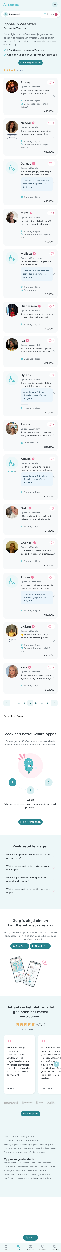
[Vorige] (6, 703)
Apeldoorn (22, 1174)
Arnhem (43, 1170)
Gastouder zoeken (13, 1140)
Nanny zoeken (28, 1136)
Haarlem (32, 1170)
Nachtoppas (10, 1148)
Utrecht (47, 1162)
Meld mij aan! (30, 1113)
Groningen (9, 1166)
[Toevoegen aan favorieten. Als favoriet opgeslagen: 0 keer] (52, 253)
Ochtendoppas (32, 1140)
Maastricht (22, 1178)
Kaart (32, 1237)
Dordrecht (44, 1178)
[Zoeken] (5, 14)
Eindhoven (22, 1166)
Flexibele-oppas (26, 1148)
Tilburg (33, 1166)
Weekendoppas (37, 1152)
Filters (51, 14)
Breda (52, 1166)
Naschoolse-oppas (45, 1148)
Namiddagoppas (28, 1144)
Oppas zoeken (11, 1136)
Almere (43, 1166)
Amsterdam (10, 1162)
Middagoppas (11, 1144)
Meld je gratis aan (30, 62)
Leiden (33, 1178)
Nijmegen (9, 1170)
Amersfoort (9, 1174)
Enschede (21, 1170)
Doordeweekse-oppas (15, 1152)
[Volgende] (54, 703)
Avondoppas (45, 1144)
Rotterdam (23, 1162)
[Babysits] (11, 4)
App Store (21, 946)
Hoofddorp (9, 1178)
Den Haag (36, 1162)
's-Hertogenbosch (39, 1174)
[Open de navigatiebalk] (55, 4)
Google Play (41, 946)
